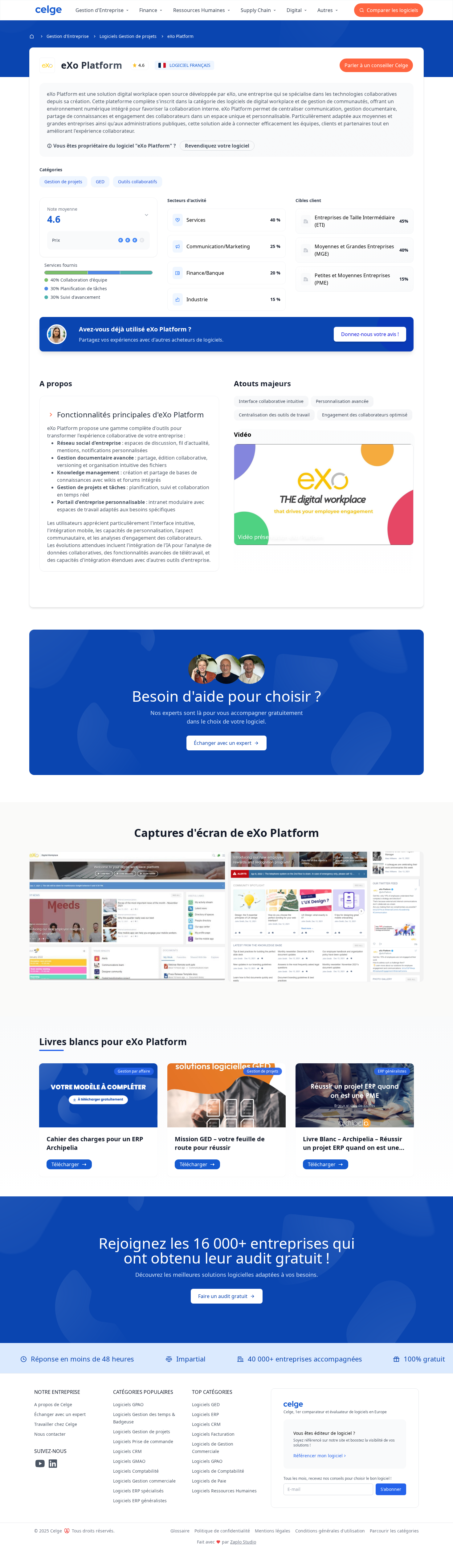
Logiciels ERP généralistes (140, 1500)
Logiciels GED (206, 1404)
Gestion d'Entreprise (68, 36)
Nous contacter (50, 1434)
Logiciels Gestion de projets (128, 36)
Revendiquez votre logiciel (217, 145)
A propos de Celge (53, 1404)
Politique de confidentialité (222, 1531)
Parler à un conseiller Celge (376, 65)
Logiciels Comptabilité (136, 1471)
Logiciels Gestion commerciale (144, 1481)
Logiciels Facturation (213, 1434)
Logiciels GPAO (128, 1404)
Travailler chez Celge (55, 1424)
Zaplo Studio (243, 1542)
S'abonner (391, 1489)
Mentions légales (272, 1531)
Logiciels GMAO (129, 1461)
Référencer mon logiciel (318, 1456)
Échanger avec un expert (222, 743)
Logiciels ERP (205, 1414)
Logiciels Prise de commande (143, 1441)
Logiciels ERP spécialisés (138, 1491)
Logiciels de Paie (209, 1481)
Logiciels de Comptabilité (218, 1471)
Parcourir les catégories (394, 1531)
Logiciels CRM (127, 1451)
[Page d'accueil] (48, 10)
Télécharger (65, 1164)
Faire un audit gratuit (222, 1296)
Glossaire (180, 1531)
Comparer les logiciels (391, 10)
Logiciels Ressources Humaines (224, 1491)
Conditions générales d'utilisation (330, 1531)
